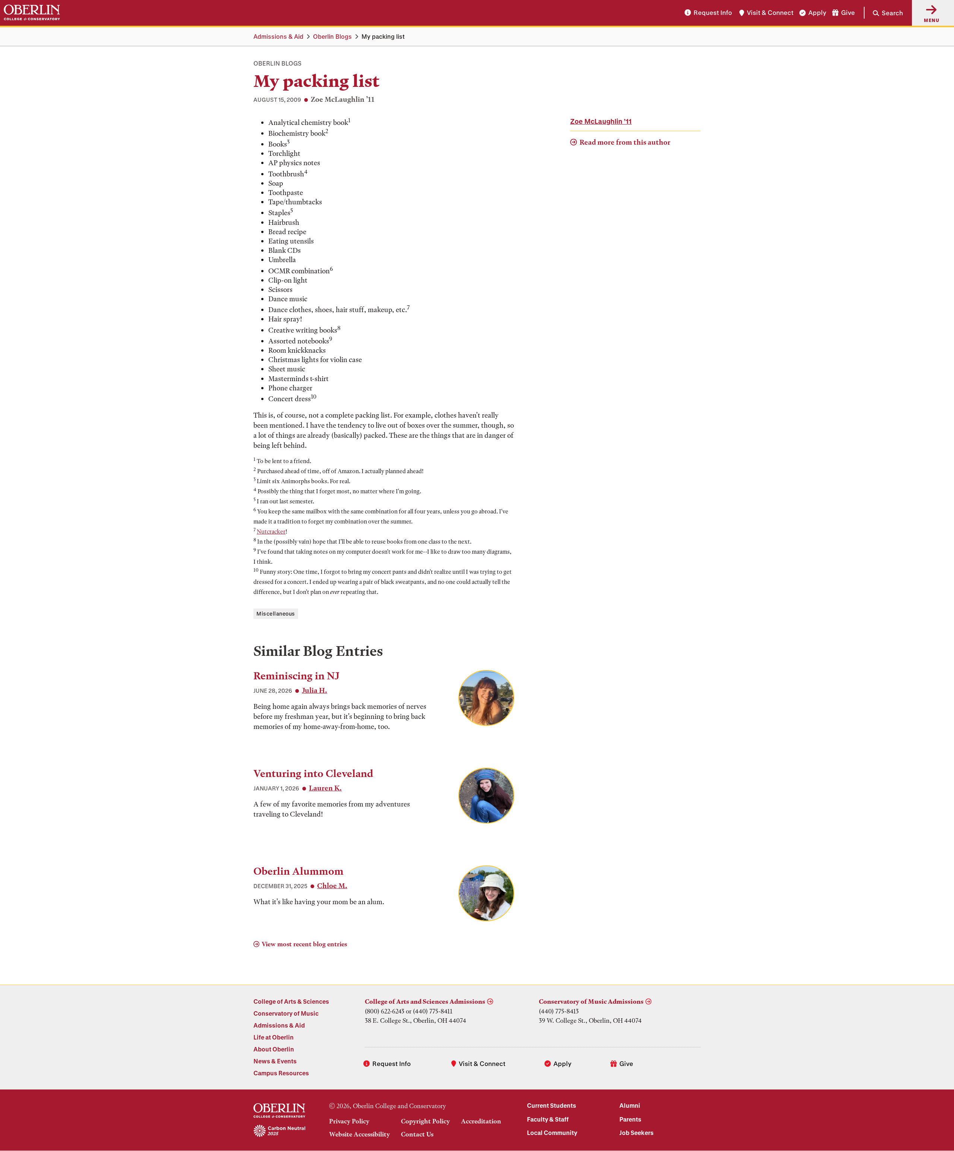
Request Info (713, 12)
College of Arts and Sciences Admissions (425, 1001)
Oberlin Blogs (332, 36)
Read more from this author (624, 142)
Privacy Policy (349, 1121)
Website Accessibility (359, 1134)
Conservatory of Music (286, 1013)
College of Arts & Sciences (291, 1001)
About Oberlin (273, 1049)
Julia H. (314, 690)
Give (848, 12)
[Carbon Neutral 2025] (279, 1131)
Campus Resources (281, 1072)
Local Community (552, 1132)
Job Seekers (636, 1132)
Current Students (551, 1105)
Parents (630, 1119)
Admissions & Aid (278, 36)
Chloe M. (332, 885)
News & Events (275, 1060)
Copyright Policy (425, 1121)
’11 (601, 121)
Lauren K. (325, 788)
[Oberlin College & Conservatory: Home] (32, 12)
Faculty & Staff (548, 1119)
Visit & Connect (770, 12)
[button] (883, 12)
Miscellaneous (275, 613)
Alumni (629, 1105)
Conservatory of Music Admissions (591, 1001)
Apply (817, 12)
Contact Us (417, 1134)
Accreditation (481, 1121)
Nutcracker (271, 531)
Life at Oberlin (273, 1037)
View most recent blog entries (304, 944)
